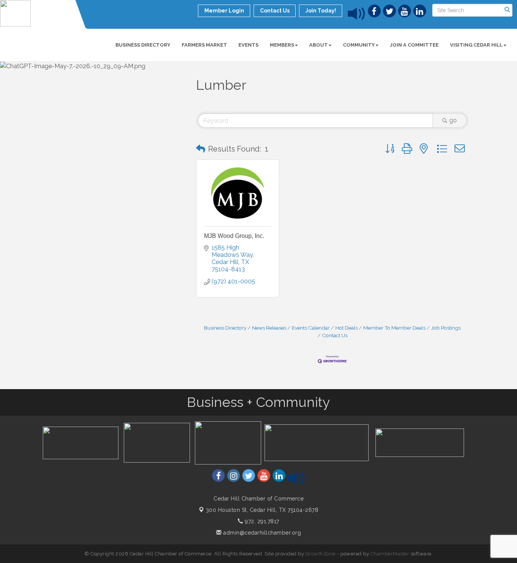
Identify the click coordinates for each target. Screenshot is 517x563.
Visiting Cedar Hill (476, 45)
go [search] (453, 120)
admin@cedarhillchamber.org (261, 533)
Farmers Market (204, 45)
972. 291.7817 (261, 521)
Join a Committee (414, 45)
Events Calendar (311, 328)
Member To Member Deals (394, 328)
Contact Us (334, 335)
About (318, 45)
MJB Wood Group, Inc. (234, 236)
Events (248, 45)
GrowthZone (320, 554)
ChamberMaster (390, 554)
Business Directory (142, 45)
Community (359, 45)
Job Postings (446, 328)
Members (282, 45)
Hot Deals (346, 328)
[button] (200, 149)
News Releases (269, 328)
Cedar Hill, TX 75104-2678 (262, 510)
